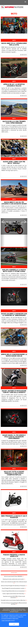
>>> (23, 576)
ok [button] (14, 624)
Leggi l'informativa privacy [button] (8, 620)
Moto (14, 40)
